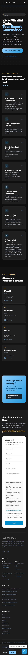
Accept (12, 652)
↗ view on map (5, 567)
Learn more (11, 649)
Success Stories (6, 617)
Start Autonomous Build (12, 50)
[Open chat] (24, 651)
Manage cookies (6, 628)
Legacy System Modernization (9, 602)
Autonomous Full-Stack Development (11, 588)
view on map (8, 300)
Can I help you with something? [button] (18, 646)
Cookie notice (5, 625)
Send (14, 523)
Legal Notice (5, 623)
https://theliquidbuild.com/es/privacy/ (14, 510)
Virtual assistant (6, 633)
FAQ (3, 615)
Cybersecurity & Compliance (9, 599)
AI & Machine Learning (7, 597)
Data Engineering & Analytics (9, 594)
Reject (5, 652)
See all (5, 85)
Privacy (4, 620)
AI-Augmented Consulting (8, 605)
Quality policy (5, 631)
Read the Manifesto (11, 56)
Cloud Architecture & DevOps (9, 591)
